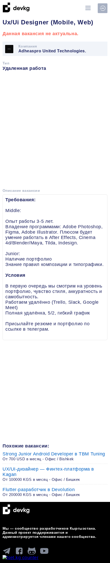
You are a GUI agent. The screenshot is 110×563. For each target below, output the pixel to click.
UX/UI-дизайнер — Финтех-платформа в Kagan (48, 474)
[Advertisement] (55, 131)
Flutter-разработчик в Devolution (41, 492)
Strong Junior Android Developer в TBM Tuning (54, 456)
